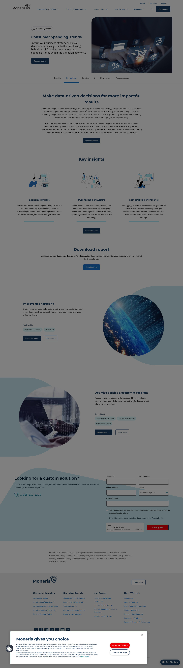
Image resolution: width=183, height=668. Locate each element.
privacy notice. (86, 657)
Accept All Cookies (120, 645)
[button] (10, 649)
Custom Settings (120, 652)
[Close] (142, 634)
